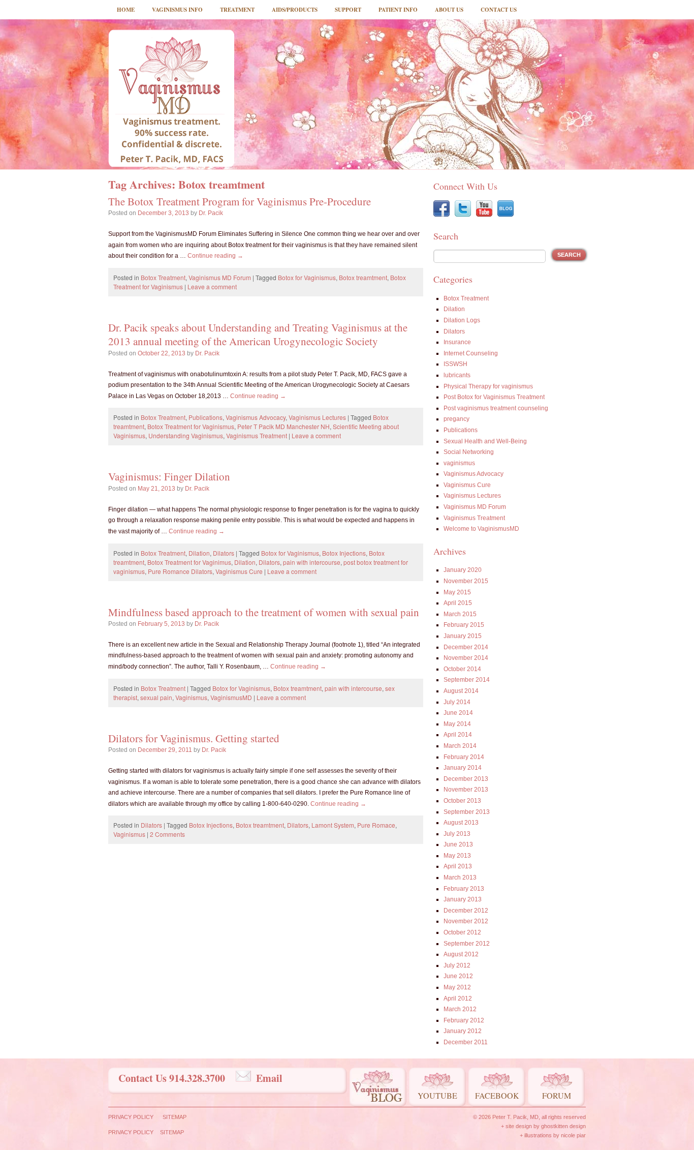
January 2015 (463, 636)
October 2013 (462, 800)
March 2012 (460, 1009)
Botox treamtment (363, 277)
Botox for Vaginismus (307, 277)
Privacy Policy (130, 1117)
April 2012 (458, 998)
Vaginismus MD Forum (219, 277)
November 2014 (466, 657)
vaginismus (459, 463)
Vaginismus (191, 697)
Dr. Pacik (211, 213)
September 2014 (467, 679)
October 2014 (462, 669)
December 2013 (466, 778)
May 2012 (457, 987)
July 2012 (457, 965)
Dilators (223, 553)
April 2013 (458, 866)
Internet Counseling (471, 353)
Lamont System (332, 825)
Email (269, 1078)
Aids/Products (295, 10)
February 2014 (464, 757)
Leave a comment (212, 286)
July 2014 (457, 702)
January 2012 (463, 1031)
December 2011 (466, 1042)
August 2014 (461, 690)
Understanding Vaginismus (185, 435)
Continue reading (215, 255)
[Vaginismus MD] (171, 98)
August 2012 (461, 954)
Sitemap (174, 1117)
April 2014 (458, 734)
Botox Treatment (163, 277)
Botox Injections (344, 553)
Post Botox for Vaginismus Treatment (494, 397)
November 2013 (466, 789)
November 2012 (466, 921)
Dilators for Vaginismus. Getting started (193, 738)
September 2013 (467, 811)
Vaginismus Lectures (317, 417)
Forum (556, 1095)
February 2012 (464, 1020)
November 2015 (466, 581)
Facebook (497, 1095)
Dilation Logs (462, 320)
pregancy (456, 418)
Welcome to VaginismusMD (481, 528)
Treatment (237, 10)
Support (348, 10)
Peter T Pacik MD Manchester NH (283, 426)
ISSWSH (455, 364)
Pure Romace (376, 825)
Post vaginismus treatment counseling (496, 408)
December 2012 (466, 910)
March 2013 (460, 877)
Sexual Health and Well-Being (485, 441)
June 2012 (458, 976)
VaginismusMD (231, 697)
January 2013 (463, 899)
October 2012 (462, 932)
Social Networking (469, 452)
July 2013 (457, 833)
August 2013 (461, 822)
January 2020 (463, 569)
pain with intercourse (311, 562)
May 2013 (457, 855)
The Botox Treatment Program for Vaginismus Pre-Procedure (239, 201)
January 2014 (463, 767)
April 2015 (458, 603)
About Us (449, 10)
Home (126, 10)
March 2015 (460, 614)
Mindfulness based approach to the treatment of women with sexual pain (263, 612)
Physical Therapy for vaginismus (488, 386)
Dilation (199, 553)
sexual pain (156, 697)
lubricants (457, 375)
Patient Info (398, 10)
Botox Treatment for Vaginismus (190, 426)
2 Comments (167, 834)
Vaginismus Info (177, 10)
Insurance (457, 342)
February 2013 (464, 888)
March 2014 (460, 745)
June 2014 (458, 712)
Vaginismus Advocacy (256, 417)
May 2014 (457, 724)
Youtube (437, 1095)
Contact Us (499, 10)
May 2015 (457, 592)
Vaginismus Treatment (256, 435)
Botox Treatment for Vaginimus (189, 562)
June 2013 (458, 844)
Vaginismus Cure (239, 571)
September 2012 (467, 943)
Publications (205, 417)
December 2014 (466, 647)
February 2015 (464, 624)
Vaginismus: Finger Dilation (169, 476)
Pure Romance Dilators (180, 571)
